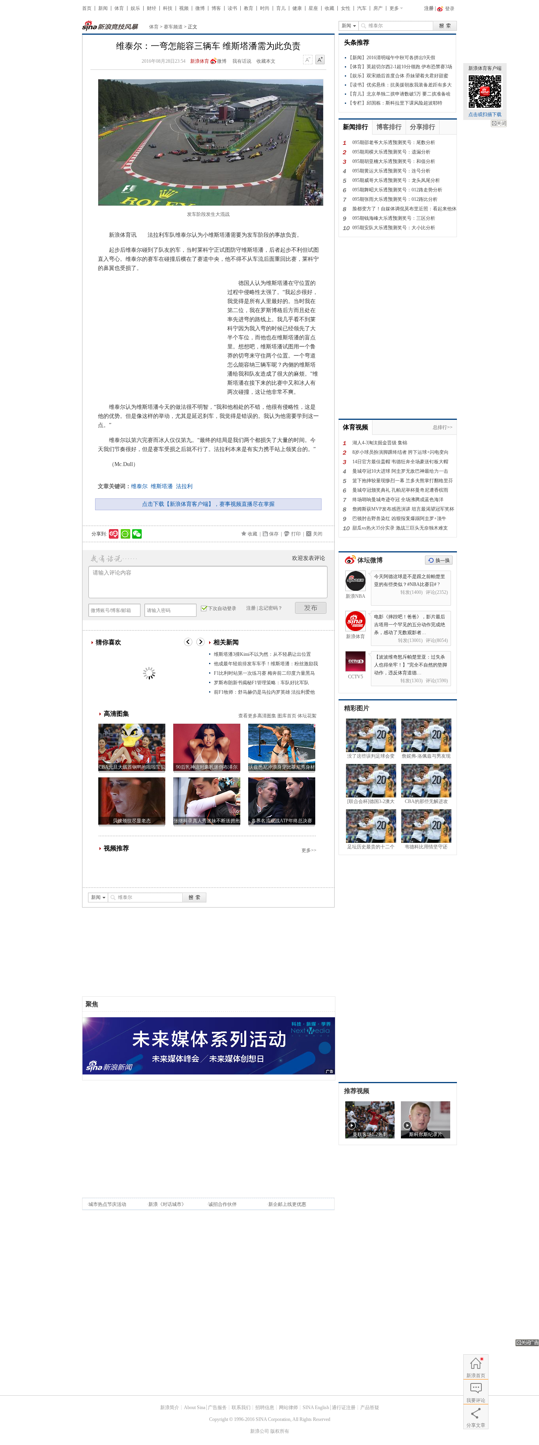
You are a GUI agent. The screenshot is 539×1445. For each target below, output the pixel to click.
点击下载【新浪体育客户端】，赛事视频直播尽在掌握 (208, 504)
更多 (394, 8)
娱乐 (135, 8)
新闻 (103, 8)
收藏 (329, 8)
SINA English (316, 1407)
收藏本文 (265, 61)
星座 (313, 8)
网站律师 (288, 1407)
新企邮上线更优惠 (287, 1204)
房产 (378, 8)
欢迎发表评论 (308, 558)
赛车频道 (173, 27)
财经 (151, 8)
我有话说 (241, 61)
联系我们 (241, 1407)
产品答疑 (369, 1407)
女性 (345, 8)
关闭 (499, 123)
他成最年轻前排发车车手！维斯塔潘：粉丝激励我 (266, 663)
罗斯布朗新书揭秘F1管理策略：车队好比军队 (261, 682)
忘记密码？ (271, 608)
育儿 (281, 8)
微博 (200, 8)
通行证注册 (344, 1407)
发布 (311, 607)
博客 (216, 8)
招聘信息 (264, 1407)
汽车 (362, 8)
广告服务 (217, 1407)
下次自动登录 (222, 608)
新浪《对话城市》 (167, 1204)
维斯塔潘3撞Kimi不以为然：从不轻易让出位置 (262, 654)
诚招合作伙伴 (222, 1204)
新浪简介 (169, 1407)
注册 (429, 8)
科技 (167, 8)
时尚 (265, 8)
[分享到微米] (114, 534)
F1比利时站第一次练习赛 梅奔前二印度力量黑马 (264, 673)
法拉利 (184, 486)
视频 (184, 8)
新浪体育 (199, 61)
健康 (297, 8)
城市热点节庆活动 (107, 1204)
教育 (248, 8)
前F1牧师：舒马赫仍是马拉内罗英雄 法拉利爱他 (264, 692)
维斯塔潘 (162, 486)
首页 (87, 8)
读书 (232, 8)
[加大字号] (320, 60)
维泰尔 (139, 486)
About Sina (194, 1407)
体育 (119, 8)
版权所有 (279, 1431)
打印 (296, 534)
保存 (274, 534)
